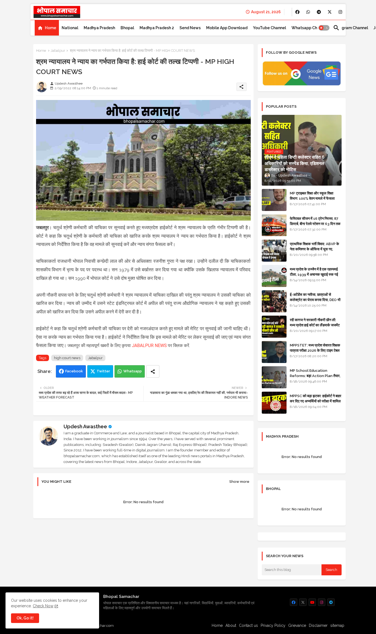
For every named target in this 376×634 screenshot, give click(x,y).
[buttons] (297, 12)
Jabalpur (58, 50)
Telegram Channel (350, 28)
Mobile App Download (226, 28)
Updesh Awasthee (85, 426)
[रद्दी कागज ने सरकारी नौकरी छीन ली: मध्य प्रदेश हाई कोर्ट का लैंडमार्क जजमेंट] (274, 327)
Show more (239, 481)
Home (50, 28)
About (230, 625)
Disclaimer (318, 625)
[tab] (47, 28)
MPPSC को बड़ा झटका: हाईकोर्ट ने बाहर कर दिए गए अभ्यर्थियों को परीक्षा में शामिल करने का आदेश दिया (315, 401)
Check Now (43, 606)
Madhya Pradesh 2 (157, 28)
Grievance (297, 625)
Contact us (248, 625)
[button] (323, 28)
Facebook (74, 371)
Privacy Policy (273, 625)
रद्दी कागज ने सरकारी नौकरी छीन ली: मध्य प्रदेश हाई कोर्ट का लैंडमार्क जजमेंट (315, 322)
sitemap (337, 625)
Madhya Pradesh (99, 28)
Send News (190, 28)
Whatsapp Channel (309, 28)
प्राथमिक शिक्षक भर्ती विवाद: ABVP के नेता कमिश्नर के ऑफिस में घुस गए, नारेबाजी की (314, 249)
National (70, 28)
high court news (67, 358)
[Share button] (152, 371)
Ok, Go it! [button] (25, 618)
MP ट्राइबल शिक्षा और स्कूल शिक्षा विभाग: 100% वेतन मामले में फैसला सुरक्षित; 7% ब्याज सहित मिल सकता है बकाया (313, 200)
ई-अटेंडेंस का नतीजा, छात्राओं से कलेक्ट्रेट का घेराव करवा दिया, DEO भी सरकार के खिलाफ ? (315, 299)
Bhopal (127, 28)
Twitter (103, 371)
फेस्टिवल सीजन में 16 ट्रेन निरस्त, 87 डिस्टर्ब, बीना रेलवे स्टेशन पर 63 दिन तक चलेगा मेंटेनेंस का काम (315, 223)
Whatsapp (132, 371)
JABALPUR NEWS (149, 345)
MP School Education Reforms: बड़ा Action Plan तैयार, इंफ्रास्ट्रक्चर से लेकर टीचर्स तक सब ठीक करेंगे (315, 378)
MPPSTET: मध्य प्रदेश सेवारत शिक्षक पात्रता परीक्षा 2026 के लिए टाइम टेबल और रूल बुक (315, 350)
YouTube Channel (269, 28)
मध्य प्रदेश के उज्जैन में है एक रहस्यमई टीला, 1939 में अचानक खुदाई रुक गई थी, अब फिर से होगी (314, 274)
